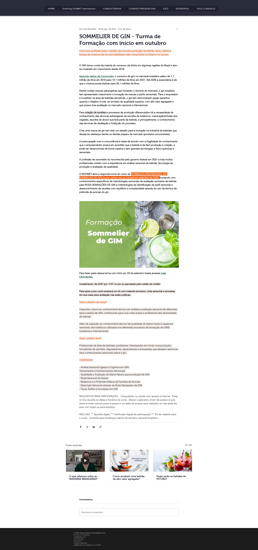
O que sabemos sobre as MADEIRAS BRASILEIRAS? (83, 477)
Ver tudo (188, 445)
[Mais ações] (177, 29)
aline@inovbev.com (79, 545)
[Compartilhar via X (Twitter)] (87, 427)
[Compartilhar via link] (100, 427)
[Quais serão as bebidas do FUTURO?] (172, 461)
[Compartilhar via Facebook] (80, 427)
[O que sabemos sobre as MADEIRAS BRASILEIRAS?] (85, 461)
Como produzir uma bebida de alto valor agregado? (128, 477)
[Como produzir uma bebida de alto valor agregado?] (129, 461)
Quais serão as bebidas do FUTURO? (171, 477)
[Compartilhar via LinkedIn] (93, 427)
